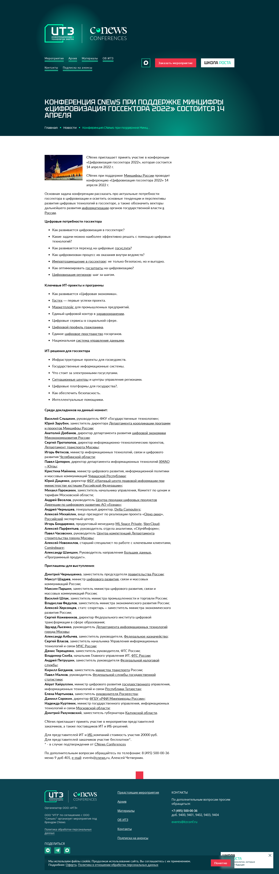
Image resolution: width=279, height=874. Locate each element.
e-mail (76, 758)
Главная (51, 127)
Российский (54, 519)
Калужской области (141, 713)
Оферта (71, 864)
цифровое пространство (84, 334)
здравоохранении (110, 313)
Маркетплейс (63, 307)
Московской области (93, 708)
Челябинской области (77, 457)
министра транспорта (113, 670)
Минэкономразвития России (67, 437)
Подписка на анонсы (77, 67)
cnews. (101, 758)
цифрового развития (103, 579)
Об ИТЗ (108, 58)
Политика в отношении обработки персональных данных (118, 864)
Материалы (90, 58)
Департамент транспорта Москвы (72, 447)
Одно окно (152, 514)
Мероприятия (54, 58)
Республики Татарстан (123, 689)
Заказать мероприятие (175, 63)
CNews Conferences (110, 744)
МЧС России (86, 646)
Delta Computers (127, 509)
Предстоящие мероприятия (138, 792)
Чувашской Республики (106, 476)
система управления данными (100, 340)
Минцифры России (139, 175)
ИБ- (90, 735)
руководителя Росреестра (117, 694)
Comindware (54, 547)
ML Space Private (128, 524)
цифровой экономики (149, 433)
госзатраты (94, 268)
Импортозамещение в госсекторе (79, 261)
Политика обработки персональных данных (68, 831)
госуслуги (122, 248)
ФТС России (140, 655)
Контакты (51, 67)
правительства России (145, 574)
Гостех (57, 300)
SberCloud (151, 524)
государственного (136, 684)
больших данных (137, 552)
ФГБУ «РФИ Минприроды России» (117, 698)
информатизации (95, 208)
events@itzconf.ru (184, 822)
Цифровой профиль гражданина (77, 327)
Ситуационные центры (70, 379)
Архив (73, 58)
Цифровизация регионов (71, 274)
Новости (69, 127)
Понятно (220, 863)
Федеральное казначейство (146, 636)
